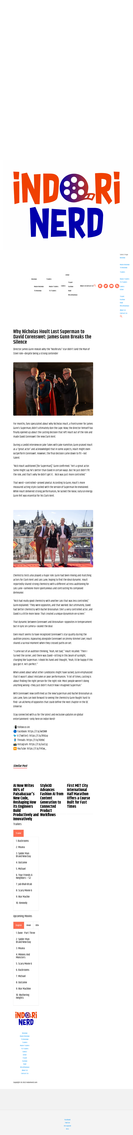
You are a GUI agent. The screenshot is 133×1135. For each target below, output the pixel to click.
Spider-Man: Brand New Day (23, 940)
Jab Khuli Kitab (25, 884)
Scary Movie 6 (25, 890)
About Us (83, 285)
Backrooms (23, 841)
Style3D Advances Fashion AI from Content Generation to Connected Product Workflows (52, 800)
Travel (70, 282)
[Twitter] (106, 286)
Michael (22, 869)
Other (67, 275)
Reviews (34, 279)
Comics (63, 285)
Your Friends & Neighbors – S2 (24, 876)
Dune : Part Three (26, 933)
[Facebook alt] (100, 286)
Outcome (22, 862)
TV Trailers (52, 290)
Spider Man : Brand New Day (23, 855)
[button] (95, 286)
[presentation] (18, 833)
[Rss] (117, 286)
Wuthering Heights (22, 996)
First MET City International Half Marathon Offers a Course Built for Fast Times (78, 796)
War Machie (24, 897)
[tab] (18, 833)
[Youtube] (111, 286)
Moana (21, 847)
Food (69, 290)
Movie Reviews (39, 286)
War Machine (24, 989)
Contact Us (90, 285)
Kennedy (23, 903)
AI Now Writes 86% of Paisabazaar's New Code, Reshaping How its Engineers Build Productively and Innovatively (26, 802)
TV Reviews (38, 290)
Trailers (49, 279)
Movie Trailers (53, 286)
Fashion (70, 286)
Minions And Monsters (23, 956)
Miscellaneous (73, 294)
